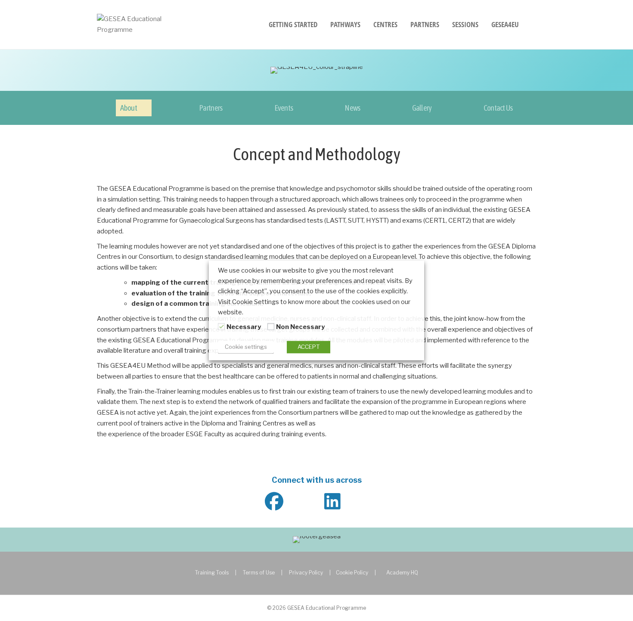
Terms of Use (259, 572)
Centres (385, 24)
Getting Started (293, 24)
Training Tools (212, 572)
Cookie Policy (352, 572)
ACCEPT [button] (309, 347)
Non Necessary (300, 327)
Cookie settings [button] (246, 347)
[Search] (530, 24)
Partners (424, 24)
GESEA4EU (505, 24)
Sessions (465, 24)
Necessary (244, 327)
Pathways (345, 24)
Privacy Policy (306, 572)
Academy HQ (402, 572)
